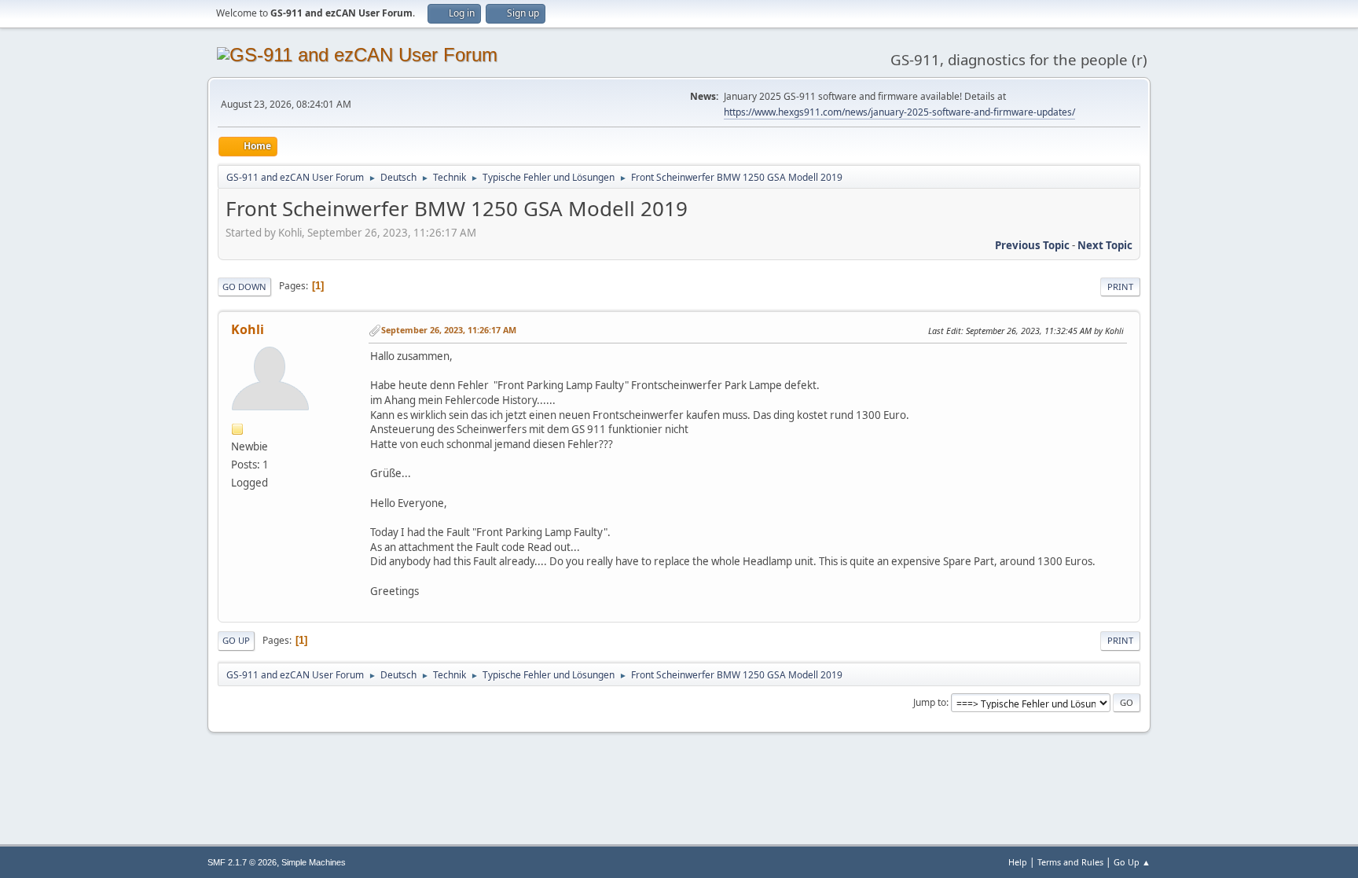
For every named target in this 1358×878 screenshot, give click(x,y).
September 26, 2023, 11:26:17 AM (448, 330)
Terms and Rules (1070, 862)
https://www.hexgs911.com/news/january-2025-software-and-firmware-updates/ (899, 112)
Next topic (1104, 245)
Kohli (247, 329)
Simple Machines (313, 862)
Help (1017, 862)
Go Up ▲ (1132, 862)
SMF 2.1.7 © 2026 (242, 862)
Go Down (244, 286)
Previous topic (1032, 245)
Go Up (236, 640)
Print (1120, 286)
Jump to (929, 702)
